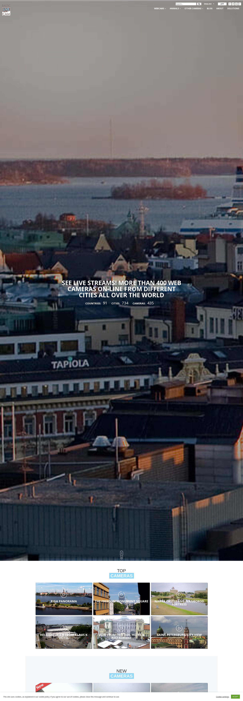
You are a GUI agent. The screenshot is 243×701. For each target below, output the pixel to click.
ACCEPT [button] (235, 696)
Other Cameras (193, 8)
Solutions (233, 8)
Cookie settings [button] (222, 697)
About (220, 8)
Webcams (159, 8)
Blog (209, 8)
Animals (174, 8)
